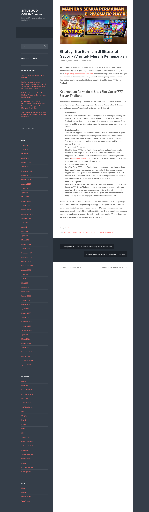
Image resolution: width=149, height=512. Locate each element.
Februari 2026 (26, 162)
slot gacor (24, 450)
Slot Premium (25, 459)
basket (23, 381)
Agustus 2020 (26, 365)
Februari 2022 (26, 313)
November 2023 (26, 257)
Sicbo (23, 428)
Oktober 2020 (26, 356)
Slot (22, 433)
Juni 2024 (24, 227)
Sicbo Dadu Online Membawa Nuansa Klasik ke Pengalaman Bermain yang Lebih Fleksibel (33, 95)
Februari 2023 (26, 296)
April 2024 (25, 236)
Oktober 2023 (26, 261)
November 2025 (26, 175)
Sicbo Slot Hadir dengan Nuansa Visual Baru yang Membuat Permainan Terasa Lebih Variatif (34, 114)
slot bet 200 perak (27, 441)
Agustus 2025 (26, 184)
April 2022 (25, 309)
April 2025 (25, 192)
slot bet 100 (25, 437)
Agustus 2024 (26, 218)
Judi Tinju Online (27, 407)
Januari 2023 (25, 300)
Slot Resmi (107, 232)
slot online (100, 232)
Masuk (23, 488)
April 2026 (25, 158)
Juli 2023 (24, 274)
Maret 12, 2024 (66, 61)
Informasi (24, 398)
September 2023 (27, 266)
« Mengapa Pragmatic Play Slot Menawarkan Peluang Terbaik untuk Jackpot (87, 246)
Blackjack (24, 385)
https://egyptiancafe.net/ (81, 158)
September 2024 (27, 214)
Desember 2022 (26, 304)
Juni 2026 (24, 149)
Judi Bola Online (26, 403)
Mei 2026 (24, 154)
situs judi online (76, 232)
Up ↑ (125, 267)
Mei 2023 (24, 283)
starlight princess (27, 467)
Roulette (24, 420)
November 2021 (26, 322)
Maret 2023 (25, 291)
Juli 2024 (24, 223)
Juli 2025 (24, 188)
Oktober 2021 (26, 326)
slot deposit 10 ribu (27, 446)
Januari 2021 (25, 347)
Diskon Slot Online (27, 390)
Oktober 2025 (26, 179)
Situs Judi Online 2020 (31, 12)
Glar (76, 61)
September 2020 (27, 360)
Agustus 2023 (26, 270)
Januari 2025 (25, 205)
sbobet (23, 424)
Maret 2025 (25, 197)
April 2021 (25, 335)
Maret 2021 (25, 339)
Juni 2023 (24, 279)
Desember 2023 (26, 253)
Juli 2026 (24, 145)
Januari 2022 (25, 317)
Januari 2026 (25, 167)
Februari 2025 (26, 201)
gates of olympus (27, 394)
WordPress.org (26, 501)
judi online (66, 232)
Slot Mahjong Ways (27, 454)
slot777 (114, 232)
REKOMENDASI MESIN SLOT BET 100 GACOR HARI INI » (105, 254)
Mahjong (24, 416)
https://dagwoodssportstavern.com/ (79, 73)
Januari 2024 (25, 248)
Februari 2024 (26, 244)
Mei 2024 (24, 231)
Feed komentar (26, 497)
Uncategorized (26, 472)
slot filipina (85, 232)
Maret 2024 (25, 240)
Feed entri (24, 492)
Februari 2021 (26, 343)
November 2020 (26, 352)
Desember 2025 (26, 171)
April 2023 (25, 287)
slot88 (23, 463)
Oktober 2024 (26, 210)
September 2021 (27, 330)
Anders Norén (115, 267)
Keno (23, 411)
